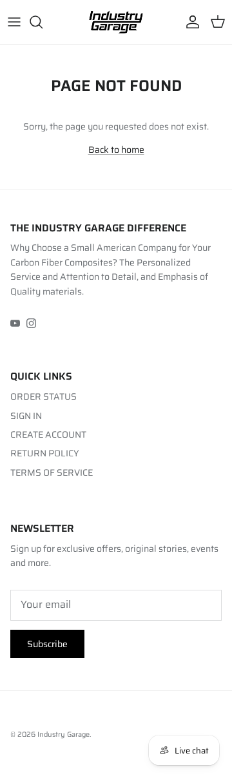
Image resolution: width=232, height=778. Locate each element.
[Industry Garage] (116, 21)
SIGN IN (26, 416)
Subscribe (47, 644)
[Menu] (14, 22)
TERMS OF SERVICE (51, 472)
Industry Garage (63, 734)
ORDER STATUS (43, 396)
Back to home (116, 149)
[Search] (42, 22)
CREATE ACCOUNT (48, 434)
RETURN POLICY (44, 453)
